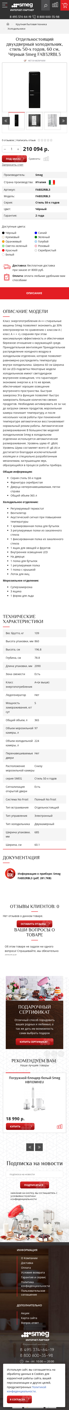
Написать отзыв (25, 140)
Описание (34, 293)
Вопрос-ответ (30, 1323)
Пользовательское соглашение (33, 1292)
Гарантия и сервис (33, 1277)
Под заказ (13, 159)
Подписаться (33, 1185)
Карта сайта (29, 1318)
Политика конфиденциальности (35, 1284)
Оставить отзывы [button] (33, 924)
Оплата (26, 1267)
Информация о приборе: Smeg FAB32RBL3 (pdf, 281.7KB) (39, 876)
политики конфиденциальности (24, 1197)
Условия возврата (33, 1272)
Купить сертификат (34, 1041)
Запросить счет (12, 164)
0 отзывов (8, 140)
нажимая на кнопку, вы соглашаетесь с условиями (34, 1196)
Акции (25, 1313)
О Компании (29, 1258)
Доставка (27, 1263)
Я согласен (17, 1399)
